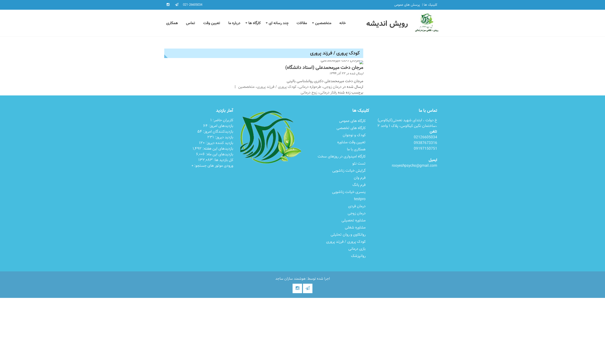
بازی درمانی (357, 249)
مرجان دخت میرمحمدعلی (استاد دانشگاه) (324, 67)
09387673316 (425, 143)
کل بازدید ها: (223, 160)
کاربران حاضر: (222, 120)
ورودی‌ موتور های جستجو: (213, 166)
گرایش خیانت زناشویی (349, 171)
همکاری (172, 23)
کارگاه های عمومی (352, 121)
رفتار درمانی (328, 92)
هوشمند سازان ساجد (290, 279)
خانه (342, 23)
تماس (190, 23)
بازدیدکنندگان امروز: (217, 132)
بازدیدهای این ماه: (219, 154)
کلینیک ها (430, 4)
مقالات (302, 23)
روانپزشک (358, 256)
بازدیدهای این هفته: (217, 149)
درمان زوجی (332, 87)
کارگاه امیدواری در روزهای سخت (342, 156)
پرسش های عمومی (407, 4)
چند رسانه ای (279, 23)
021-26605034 (192, 4)
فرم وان (360, 178)
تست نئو (359, 163)
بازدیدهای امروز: (220, 126)
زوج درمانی (309, 92)
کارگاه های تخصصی (351, 128)
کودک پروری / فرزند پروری (276, 87)
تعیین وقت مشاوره (351, 142)
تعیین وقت (211, 23)
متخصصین (323, 23)
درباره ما (234, 23)
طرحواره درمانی (310, 87)
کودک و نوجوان (354, 135)
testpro (360, 199)
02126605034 (425, 137)
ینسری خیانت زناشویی (349, 192)
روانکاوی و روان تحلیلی (348, 235)
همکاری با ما (356, 149)
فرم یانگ (359, 185)
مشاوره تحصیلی (353, 220)
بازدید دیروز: (223, 137)
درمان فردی (357, 206)
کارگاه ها (254, 23)
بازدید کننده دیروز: (219, 143)
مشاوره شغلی (355, 227)
